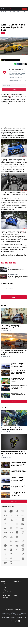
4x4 (10, 262)
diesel (23, 231)
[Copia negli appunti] (26, 64)
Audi (10, 96)
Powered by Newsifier (14, 624)
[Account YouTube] (19, 621)
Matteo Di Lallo (7, 34)
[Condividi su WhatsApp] (15, 64)
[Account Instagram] (12, 621)
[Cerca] (26, 11)
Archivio (3, 32)
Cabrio (2, 262)
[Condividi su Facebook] (18, 64)
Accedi (24, 8)
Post (14, 297)
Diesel (14, 262)
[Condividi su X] (20, 64)
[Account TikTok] (16, 621)
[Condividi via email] (23, 64)
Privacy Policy (10, 609)
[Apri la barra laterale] (2, 9)
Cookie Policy (18, 609)
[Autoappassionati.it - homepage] (14, 9)
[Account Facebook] (9, 621)
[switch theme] (4, 9)
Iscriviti (14, 89)
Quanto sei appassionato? (11, 11)
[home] (1, 11)
